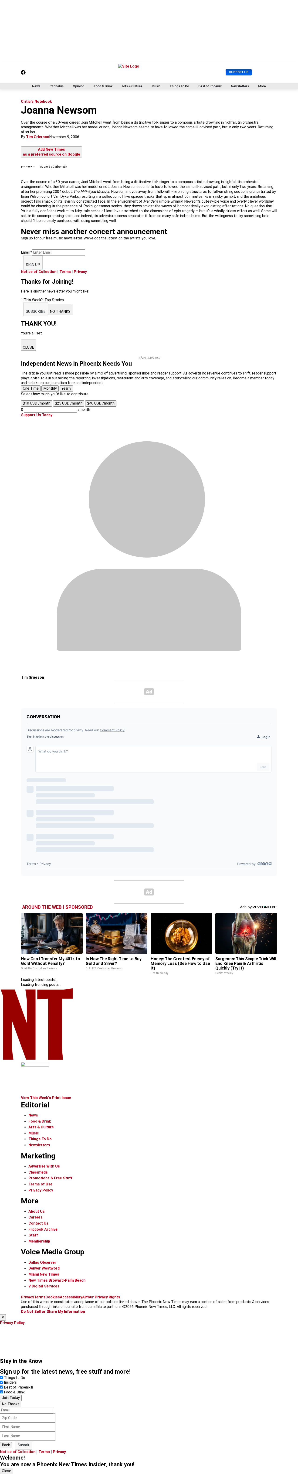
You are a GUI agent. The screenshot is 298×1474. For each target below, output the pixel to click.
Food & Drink (103, 86)
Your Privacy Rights (103, 1297)
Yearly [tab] (66, 388)
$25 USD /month (68, 403)
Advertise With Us (44, 1166)
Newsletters (240, 86)
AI (84, 1297)
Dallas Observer (42, 1262)
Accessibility (71, 1297)
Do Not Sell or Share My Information (53, 1311)
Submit (23, 1445)
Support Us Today (36, 415)
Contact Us (38, 1223)
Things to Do (14, 1377)
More (262, 86)
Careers (35, 1217)
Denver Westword (44, 1268)
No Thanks (10, 1404)
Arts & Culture (132, 86)
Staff (33, 1235)
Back (6, 1445)
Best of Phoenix (210, 86)
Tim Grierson (37, 137)
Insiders (10, 1382)
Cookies (52, 1297)
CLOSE (28, 347)
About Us (36, 1211)
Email (26, 252)
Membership (39, 1241)
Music (156, 86)
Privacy (80, 271)
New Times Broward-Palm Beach (56, 1280)
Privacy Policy (40, 1190)
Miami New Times (43, 1274)
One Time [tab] (31, 388)
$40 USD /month (101, 403)
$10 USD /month (36, 403)
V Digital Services (43, 1286)
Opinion (79, 86)
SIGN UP (33, 264)
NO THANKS (60, 311)
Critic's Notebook (36, 101)
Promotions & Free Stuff (50, 1178)
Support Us (238, 72)
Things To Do (179, 86)
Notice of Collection (38, 271)
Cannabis (57, 86)
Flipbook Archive (43, 1229)
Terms (65, 271)
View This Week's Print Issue (46, 1098)
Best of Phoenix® (19, 1387)
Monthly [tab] (50, 388)
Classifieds (38, 1172)
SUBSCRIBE (35, 311)
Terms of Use (40, 1184)
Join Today (11, 1398)
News (36, 86)
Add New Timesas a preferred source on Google (51, 152)
